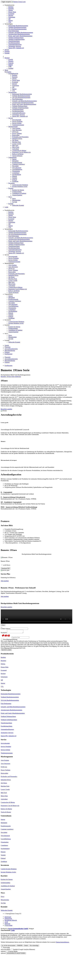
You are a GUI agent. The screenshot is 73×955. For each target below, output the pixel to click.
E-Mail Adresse (5, 628)
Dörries (10, 10)
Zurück (7, 345)
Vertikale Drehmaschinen (15, 37)
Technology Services (14, 46)
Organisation (16, 171)
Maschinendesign (10, 350)
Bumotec (11, 8)
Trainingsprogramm (18, 125)
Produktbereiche (13, 73)
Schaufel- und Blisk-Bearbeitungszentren (20, 32)
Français (10, 63)
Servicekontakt (16, 120)
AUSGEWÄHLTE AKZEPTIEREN (16, 953)
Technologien (12, 92)
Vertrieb (14, 178)
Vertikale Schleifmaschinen (16, 39)
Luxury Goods (16, 144)
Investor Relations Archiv (19, 186)
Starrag (10, 20)
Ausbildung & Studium (19, 193)
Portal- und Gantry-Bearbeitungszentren (20, 36)
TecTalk (14, 202)
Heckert (10, 15)
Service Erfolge (16, 123)
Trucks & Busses (17, 155)
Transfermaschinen (14, 41)
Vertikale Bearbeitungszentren (17, 27)
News (10, 197)
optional (3, 951)
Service (7, 49)
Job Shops (15, 140)
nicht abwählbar (5, 949)
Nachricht (4, 632)
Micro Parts (15, 147)
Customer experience (18, 164)
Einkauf (14, 179)
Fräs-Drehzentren (13, 31)
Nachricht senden (6, 650)
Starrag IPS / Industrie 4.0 (16, 48)
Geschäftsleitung (17, 169)
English (10, 59)
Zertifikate (15, 181)
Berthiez (10, 7)
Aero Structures (17, 130)
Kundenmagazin (17, 162)
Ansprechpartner (17, 195)
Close (3, 625)
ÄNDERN (19, 945)
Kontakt (7, 53)
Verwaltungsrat (16, 167)
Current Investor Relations (20, 185)
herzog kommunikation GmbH (18, 928)
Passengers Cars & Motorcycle (21, 152)
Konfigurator (8, 354)
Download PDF (6, 568)
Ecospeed (11, 13)
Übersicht (7, 347)
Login (6, 207)
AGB (6, 922)
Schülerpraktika (17, 191)
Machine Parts (16, 142)
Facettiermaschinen (14, 43)
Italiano (10, 64)
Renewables (15, 135)
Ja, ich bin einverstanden (8, 945)
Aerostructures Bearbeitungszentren (19, 34)
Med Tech (15, 145)
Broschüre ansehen (6, 409)
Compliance (15, 173)
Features (7, 352)
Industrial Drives (17, 138)
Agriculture (15, 149)
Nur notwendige (34, 945)
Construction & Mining (19, 150)
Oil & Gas (15, 132)
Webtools (7, 923)
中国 (9, 66)
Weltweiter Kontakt (18, 205)
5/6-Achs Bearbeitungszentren (17, 29)
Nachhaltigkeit (16, 174)
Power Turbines (17, 133)
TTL (9, 22)
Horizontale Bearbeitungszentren (18, 25)
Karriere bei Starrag (18, 190)
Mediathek (15, 161)
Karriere (7, 51)
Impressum (8, 917)
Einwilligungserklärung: (10, 639)
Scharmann (11, 17)
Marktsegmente (13, 126)
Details (26, 945)
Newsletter (15, 166)
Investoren (11, 183)
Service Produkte (17, 121)
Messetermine (16, 200)
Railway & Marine (17, 154)
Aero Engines (16, 128)
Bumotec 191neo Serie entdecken (11, 376)
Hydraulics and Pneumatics (20, 137)
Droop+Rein (12, 12)
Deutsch (7, 58)
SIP (9, 19)
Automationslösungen (14, 44)
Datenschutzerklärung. (62, 942)
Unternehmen (12, 157)
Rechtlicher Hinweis (11, 920)
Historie (14, 176)
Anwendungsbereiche (11, 349)
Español (10, 68)
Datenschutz (8, 918)
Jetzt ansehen (5, 581)
